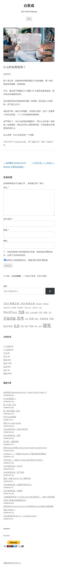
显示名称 (8, 218)
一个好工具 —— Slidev (43, 162)
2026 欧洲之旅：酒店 (12, 435)
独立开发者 (8, 326)
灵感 (51, 318)
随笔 (34, 141)
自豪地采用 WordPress (12, 563)
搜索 (5, 286)
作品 (27, 312)
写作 (41, 312)
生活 (17, 326)
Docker (39, 303)
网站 (5, 240)
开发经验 (9, 318)
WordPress (10, 312)
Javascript (6, 307)
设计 (36, 326)
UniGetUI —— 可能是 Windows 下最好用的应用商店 (24, 453)
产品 (5, 353)
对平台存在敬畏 (9, 417)
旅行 (37, 318)
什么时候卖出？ (9, 398)
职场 (31, 326)
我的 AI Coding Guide (12, 423)
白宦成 (29, 5)
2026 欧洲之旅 (27, 303)
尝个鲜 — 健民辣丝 (11, 441)
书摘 (21, 312)
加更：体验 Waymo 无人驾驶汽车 (17, 478)
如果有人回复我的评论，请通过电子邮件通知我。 (28, 260)
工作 (50, 313)
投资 (31, 318)
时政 (49, 141)
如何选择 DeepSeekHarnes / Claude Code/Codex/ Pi (24, 392)
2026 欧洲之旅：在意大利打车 (15, 429)
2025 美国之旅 (11, 303)
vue (40, 307)
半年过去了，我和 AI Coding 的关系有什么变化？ (23, 460)
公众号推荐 (34, 313)
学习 (5, 356)
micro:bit (27, 307)
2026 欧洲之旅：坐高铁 (12, 490)
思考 (20, 318)
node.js (35, 307)
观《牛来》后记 (9, 404)
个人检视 (7, 349)
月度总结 (44, 318)
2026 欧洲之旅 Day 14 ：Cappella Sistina (19, 516)
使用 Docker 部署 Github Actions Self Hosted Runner (25, 447)
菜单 (29, 19)
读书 (40, 326)
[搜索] (50, 291)
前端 (45, 312)
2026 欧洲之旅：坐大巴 (12, 466)
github (46, 303)
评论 (6, 187)
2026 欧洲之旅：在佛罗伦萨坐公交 (17, 484)
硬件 (26, 326)
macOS (20, 307)
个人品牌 (7, 346)
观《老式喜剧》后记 (11, 411)
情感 (5, 360)
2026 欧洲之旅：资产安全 (13, 472)
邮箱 (6, 229)
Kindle (14, 307)
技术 (26, 319)
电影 (22, 326)
